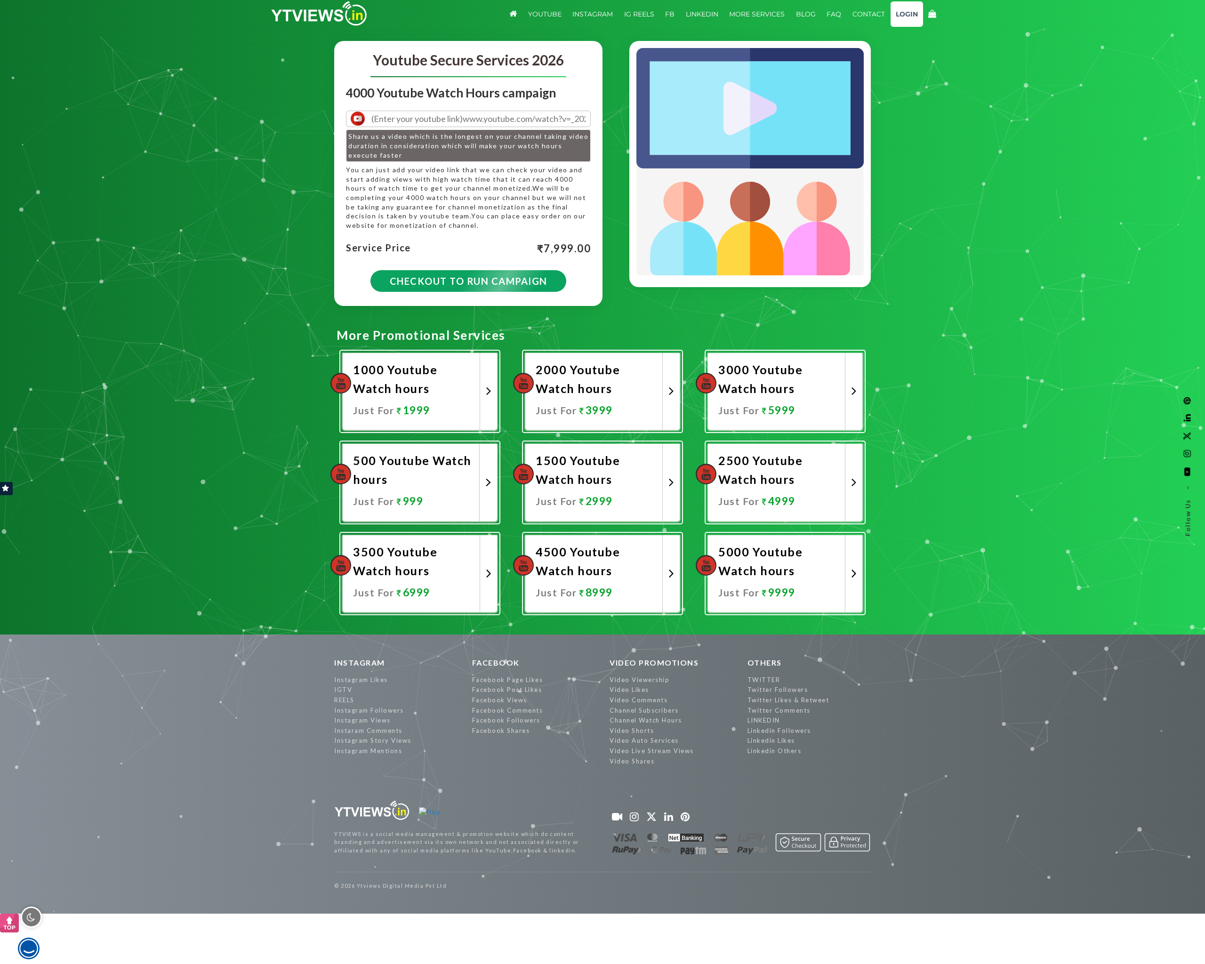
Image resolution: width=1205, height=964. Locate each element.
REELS (344, 700)
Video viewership (639, 679)
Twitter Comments (779, 710)
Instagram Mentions (368, 751)
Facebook (496, 662)
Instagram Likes (361, 679)
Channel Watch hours (646, 720)
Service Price (378, 248)
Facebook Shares (501, 730)
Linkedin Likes (771, 740)
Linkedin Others (774, 751)
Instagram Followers (369, 710)
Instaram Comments (368, 730)
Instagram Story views (372, 740)
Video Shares (632, 761)
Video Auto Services (644, 740)
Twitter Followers (777, 689)
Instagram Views (362, 720)
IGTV (343, 689)
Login (907, 14)
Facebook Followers (506, 720)
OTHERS (764, 662)
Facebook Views (499, 700)
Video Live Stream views (652, 751)
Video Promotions (654, 662)
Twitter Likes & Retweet (788, 700)
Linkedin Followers (779, 730)
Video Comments (638, 700)
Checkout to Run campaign (468, 281)
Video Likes (629, 689)
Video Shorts (632, 730)
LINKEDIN (763, 720)
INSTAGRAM (359, 662)
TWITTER (763, 679)
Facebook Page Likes (507, 679)
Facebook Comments (507, 710)
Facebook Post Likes (507, 689)
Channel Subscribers (644, 710)
